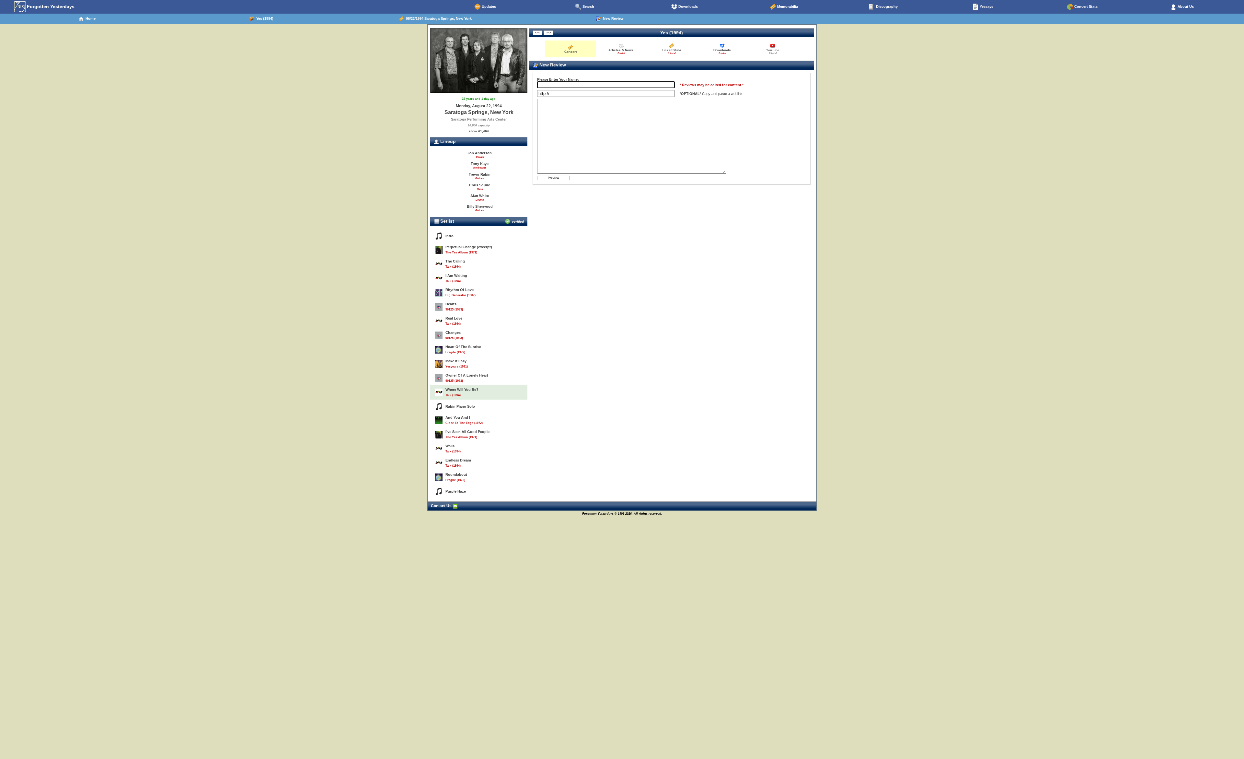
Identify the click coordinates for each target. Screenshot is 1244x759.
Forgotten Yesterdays (50, 6)
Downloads (687, 6)
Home (90, 18)
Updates (488, 6)
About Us (1185, 6)
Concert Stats (1085, 6)
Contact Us (442, 506)
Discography (886, 6)
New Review (612, 18)
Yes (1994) (263, 18)
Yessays (986, 6)
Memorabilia (787, 6)
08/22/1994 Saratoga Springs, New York (438, 18)
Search (588, 6)
